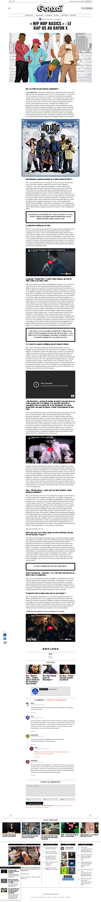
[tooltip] (82, 8)
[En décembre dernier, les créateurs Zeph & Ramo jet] (71, 870)
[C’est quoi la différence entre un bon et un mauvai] (71, 863)
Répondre (33, 712)
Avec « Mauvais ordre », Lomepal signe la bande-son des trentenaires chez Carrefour (33, 680)
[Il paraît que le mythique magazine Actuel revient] (64, 855)
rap (50, 657)
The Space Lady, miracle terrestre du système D (9, 835)
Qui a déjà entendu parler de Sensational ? (49, 678)
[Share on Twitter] (4, 639)
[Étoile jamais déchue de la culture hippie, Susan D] (71, 855)
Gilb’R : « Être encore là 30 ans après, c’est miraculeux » (70, 835)
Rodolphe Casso (48, 19)
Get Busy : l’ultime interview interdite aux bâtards (66, 678)
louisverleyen (34, 760)
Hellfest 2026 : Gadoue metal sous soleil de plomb (86, 865)
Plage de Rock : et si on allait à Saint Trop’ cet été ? (89, 835)
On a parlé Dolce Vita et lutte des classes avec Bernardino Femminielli (49, 837)
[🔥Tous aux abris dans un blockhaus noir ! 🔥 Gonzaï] (64, 870)
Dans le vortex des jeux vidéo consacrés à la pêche (30, 836)
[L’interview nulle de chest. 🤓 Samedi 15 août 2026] (64, 863)
